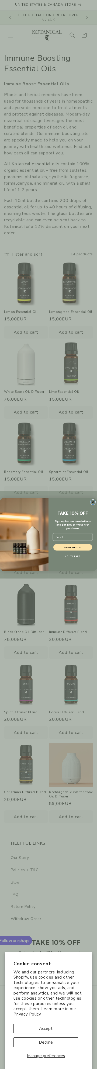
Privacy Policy (27, 1014)
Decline (46, 1042)
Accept (46, 1028)
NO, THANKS (73, 556)
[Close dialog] (93, 502)
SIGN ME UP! (72, 547)
